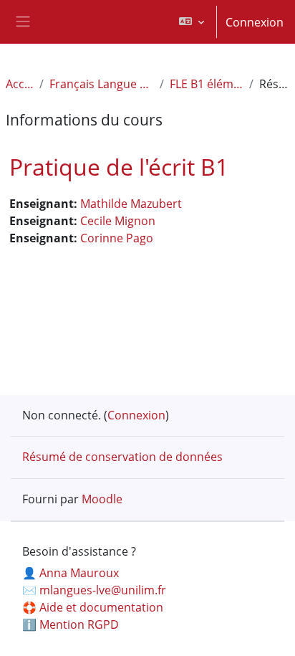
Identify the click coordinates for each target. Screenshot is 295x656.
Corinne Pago (116, 238)
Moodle (102, 499)
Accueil (20, 84)
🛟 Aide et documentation (92, 607)
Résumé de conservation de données (122, 457)
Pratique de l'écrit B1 (118, 166)
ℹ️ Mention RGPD (70, 624)
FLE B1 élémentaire (206, 84)
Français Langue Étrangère (101, 84)
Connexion (255, 22)
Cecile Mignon (117, 221)
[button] (191, 22)
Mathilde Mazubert (131, 203)
